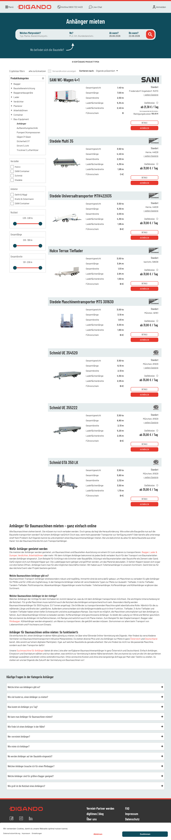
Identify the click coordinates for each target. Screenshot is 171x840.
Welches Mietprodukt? (30, 32)
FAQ (127, 808)
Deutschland (151, 638)
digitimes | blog (95, 814)
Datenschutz (132, 819)
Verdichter (18, 101)
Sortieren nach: (86, 70)
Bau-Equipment (21, 119)
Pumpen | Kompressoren (28, 132)
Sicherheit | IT (23, 141)
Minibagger (14, 621)
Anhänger (21, 123)
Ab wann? (113, 32)
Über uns (92, 819)
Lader (16, 97)
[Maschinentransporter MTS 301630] (67, 330)
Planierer (17, 106)
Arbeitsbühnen (20, 110)
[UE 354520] (67, 381)
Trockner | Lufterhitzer (27, 150)
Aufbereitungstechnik (27, 128)
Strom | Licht (23, 145)
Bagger (17, 83)
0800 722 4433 (75, 7)
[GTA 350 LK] (67, 491)
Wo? (71, 32)
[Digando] (34, 7)
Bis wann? (133, 32)
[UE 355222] (67, 436)
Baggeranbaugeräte (23, 92)
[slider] (14, 223)
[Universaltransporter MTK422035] (67, 224)
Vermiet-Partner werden (100, 808)
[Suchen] (150, 34)
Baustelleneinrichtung (24, 88)
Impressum (131, 814)
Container (18, 114)
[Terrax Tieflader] (67, 279)
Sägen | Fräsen (24, 136)
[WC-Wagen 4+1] (67, 108)
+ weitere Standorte (151, 94)
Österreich (135, 638)
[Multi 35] (67, 169)
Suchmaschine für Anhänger (30, 650)
